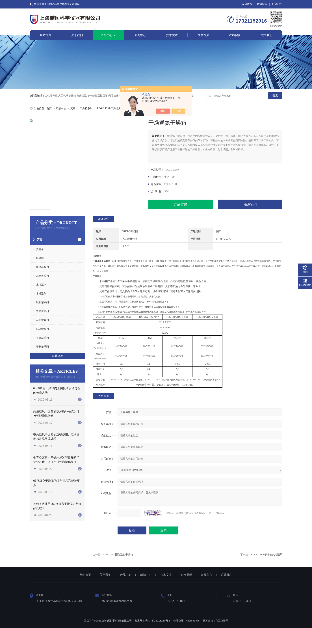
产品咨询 (180, 204)
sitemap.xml (193, 620)
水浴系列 (41, 284)
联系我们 (277, 4)
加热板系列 (42, 275)
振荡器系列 (42, 267)
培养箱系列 (42, 346)
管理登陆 (178, 620)
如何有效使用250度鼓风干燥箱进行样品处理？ (57, 506)
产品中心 (106, 35)
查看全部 (57, 355)
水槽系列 (41, 293)
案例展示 (186, 574)
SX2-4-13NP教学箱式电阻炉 (266, 554)
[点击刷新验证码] (153, 513)
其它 (72, 108)
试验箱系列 (42, 302)
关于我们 (77, 35)
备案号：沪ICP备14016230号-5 (152, 620)
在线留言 (262, 4)
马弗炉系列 (42, 320)
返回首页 (247, 4)
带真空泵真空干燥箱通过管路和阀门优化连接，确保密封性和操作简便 (56, 459)
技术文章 (172, 35)
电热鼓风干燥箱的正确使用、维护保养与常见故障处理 (56, 436)
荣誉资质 (203, 35)
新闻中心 (140, 35)
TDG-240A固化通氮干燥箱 (118, 554)
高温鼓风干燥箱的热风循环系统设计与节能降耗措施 (56, 413)
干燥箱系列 (86, 108)
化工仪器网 (222, 620)
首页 (49, 108)
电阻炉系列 (42, 328)
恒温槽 (40, 258)
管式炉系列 (42, 311)
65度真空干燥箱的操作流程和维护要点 (56, 483)
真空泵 (40, 249)
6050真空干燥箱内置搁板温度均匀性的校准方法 (56, 390)
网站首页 (45, 35)
